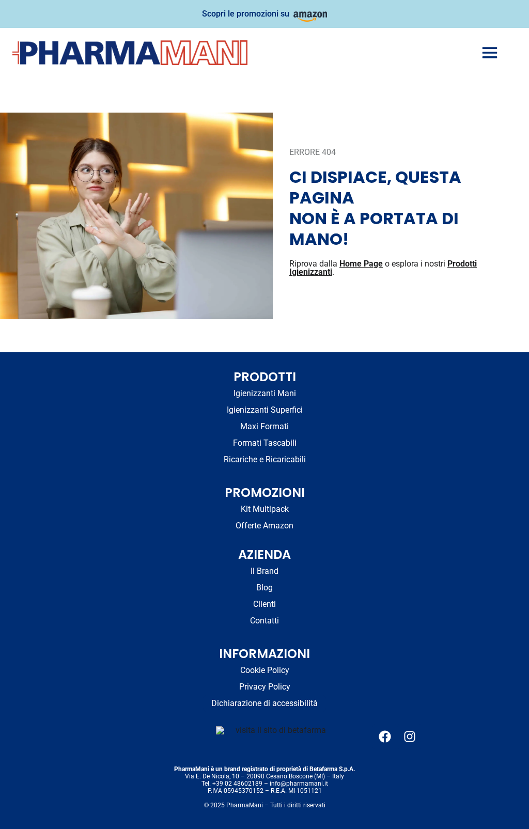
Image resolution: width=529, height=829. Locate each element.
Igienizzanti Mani (265, 393)
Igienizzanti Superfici (265, 410)
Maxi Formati (264, 426)
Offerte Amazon (264, 525)
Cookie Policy (264, 670)
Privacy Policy (264, 687)
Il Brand (264, 571)
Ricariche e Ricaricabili (265, 459)
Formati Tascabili (265, 443)
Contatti (264, 620)
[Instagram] (409, 736)
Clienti (264, 604)
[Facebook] (384, 736)
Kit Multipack (265, 509)
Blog (264, 587)
